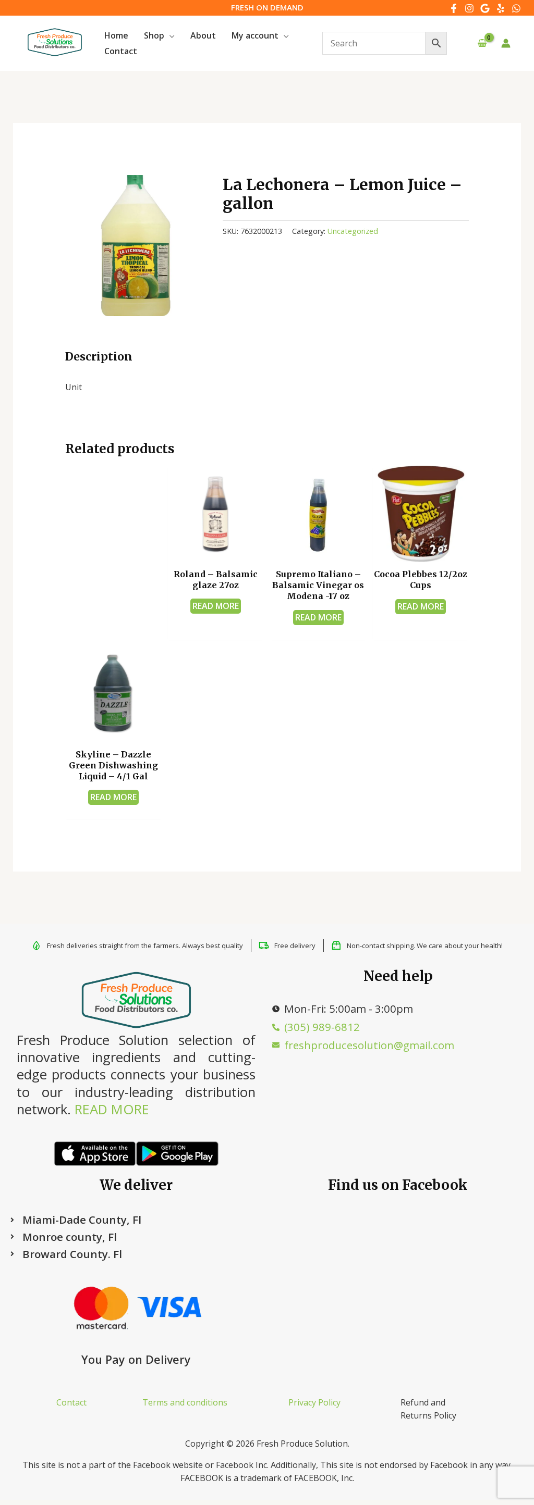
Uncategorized (352, 231)
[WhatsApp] (516, 8)
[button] (169, 35)
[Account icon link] (506, 43)
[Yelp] (500, 8)
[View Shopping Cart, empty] (482, 43)
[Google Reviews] (485, 8)
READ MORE (112, 1109)
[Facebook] (453, 8)
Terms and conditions (184, 1402)
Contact (71, 1402)
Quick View (216, 551)
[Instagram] (469, 8)
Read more (215, 606)
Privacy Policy (314, 1402)
